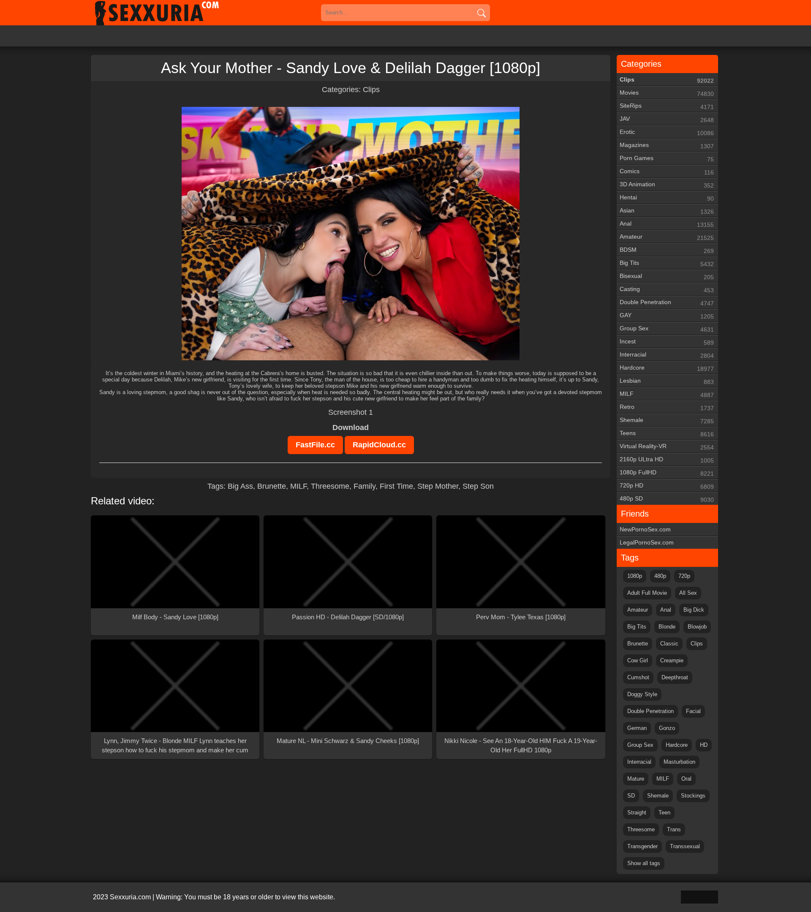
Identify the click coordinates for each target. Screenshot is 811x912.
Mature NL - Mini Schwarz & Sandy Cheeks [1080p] (348, 740)
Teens (667, 434)
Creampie (671, 660)
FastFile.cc (315, 445)
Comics (667, 172)
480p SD (667, 499)
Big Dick (693, 610)
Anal (667, 224)
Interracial (667, 355)
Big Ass (240, 486)
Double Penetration (667, 303)
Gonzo (667, 728)
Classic (669, 643)
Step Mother (437, 486)
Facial (693, 711)
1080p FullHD (667, 473)
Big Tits (667, 263)
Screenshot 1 (350, 412)
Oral (686, 779)
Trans (674, 829)
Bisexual (667, 276)
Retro (667, 407)
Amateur (667, 237)
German (637, 728)
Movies (667, 93)
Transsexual (685, 846)
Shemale (667, 421)
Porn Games (667, 159)
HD (704, 745)
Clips (371, 89)
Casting (667, 290)
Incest (667, 342)
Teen (664, 812)
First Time (396, 486)
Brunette (271, 486)
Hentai (667, 198)
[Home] (169, 12)
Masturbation (679, 762)
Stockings (693, 795)
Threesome (330, 486)
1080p (634, 576)
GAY (667, 316)
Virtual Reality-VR (667, 447)
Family (365, 486)
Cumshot (638, 677)
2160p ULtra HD (667, 460)
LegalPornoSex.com (647, 542)
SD (631, 795)
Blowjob (697, 626)
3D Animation (667, 185)
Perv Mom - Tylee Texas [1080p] (521, 617)
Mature (635, 779)
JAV (667, 119)
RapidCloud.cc (379, 445)
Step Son (478, 486)
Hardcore (667, 368)
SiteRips (667, 106)
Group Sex (667, 329)
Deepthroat (674, 677)
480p (660, 576)
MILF (298, 486)
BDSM (667, 250)
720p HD (667, 486)
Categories (641, 63)
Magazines (667, 146)
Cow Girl (637, 660)
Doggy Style (642, 694)
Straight (636, 812)
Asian (667, 211)
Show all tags (643, 863)
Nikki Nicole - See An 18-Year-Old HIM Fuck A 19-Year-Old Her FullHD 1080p (520, 745)
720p (684, 576)
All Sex (688, 593)
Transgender (642, 846)
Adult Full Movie (647, 593)
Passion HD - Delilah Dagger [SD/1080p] (348, 617)
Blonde (667, 626)
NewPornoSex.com (645, 529)
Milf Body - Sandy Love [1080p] (175, 617)
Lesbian (667, 381)
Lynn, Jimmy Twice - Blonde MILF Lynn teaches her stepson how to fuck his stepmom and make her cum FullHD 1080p (175, 746)
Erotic (667, 132)
